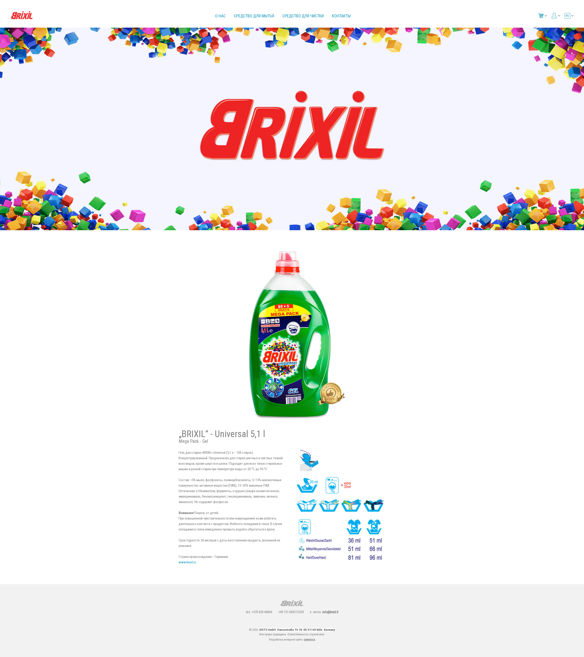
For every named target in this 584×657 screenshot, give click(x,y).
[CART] (542, 15)
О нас (220, 15)
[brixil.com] (22, 15)
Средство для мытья (254, 15)
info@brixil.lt (330, 612)
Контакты (341, 15)
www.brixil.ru (187, 562)
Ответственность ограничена (305, 634)
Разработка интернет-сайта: (286, 639)
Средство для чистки (303, 15)
